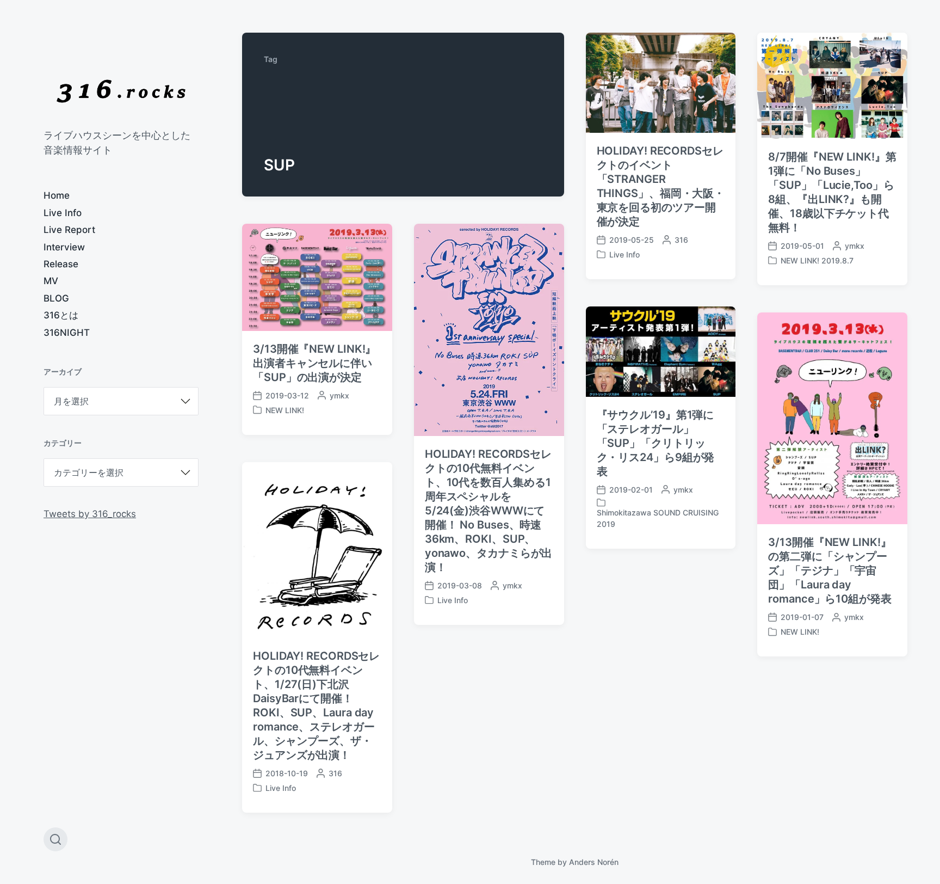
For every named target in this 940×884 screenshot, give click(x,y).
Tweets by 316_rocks (90, 513)
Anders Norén (594, 862)
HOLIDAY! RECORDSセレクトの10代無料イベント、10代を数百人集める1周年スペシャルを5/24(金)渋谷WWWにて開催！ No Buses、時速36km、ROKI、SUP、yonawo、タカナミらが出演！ (489, 510)
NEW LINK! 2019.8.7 (817, 260)
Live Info (63, 212)
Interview (64, 247)
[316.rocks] (121, 91)
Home (57, 195)
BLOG (56, 298)
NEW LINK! (284, 410)
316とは (61, 315)
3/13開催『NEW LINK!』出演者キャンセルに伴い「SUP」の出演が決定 (314, 363)
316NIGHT (67, 332)
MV (51, 280)
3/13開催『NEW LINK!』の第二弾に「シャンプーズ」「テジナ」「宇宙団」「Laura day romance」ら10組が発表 (830, 570)
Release (61, 264)
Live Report (69, 229)
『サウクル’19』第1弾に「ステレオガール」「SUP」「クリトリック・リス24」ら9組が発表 (656, 443)
